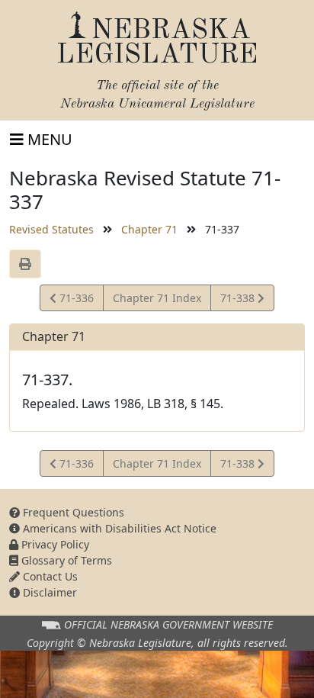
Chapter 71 (149, 229)
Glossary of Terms (65, 560)
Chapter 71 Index (157, 298)
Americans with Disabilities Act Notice (118, 528)
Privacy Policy (53, 544)
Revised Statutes (51, 229)
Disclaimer (48, 592)
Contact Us (49, 576)
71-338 (238, 300)
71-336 (75, 300)
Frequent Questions (72, 512)
